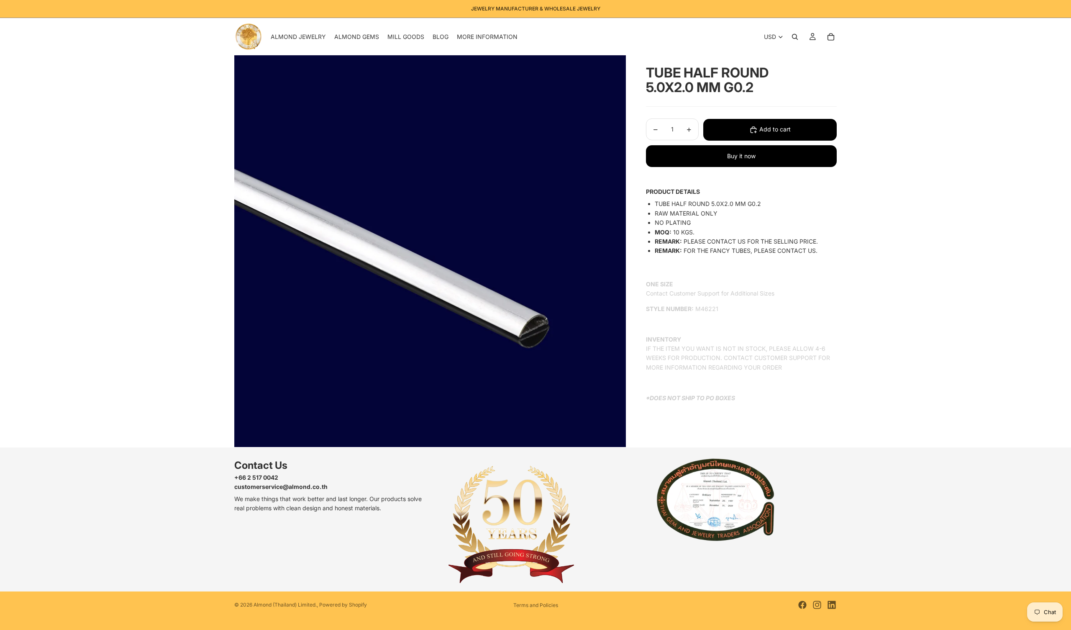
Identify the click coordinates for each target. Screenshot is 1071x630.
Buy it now (741, 155)
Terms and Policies (535, 605)
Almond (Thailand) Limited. (285, 605)
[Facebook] (802, 605)
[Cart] (831, 37)
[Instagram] (817, 605)
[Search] (795, 37)
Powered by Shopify (343, 605)
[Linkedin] (832, 605)
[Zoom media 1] (430, 251)
